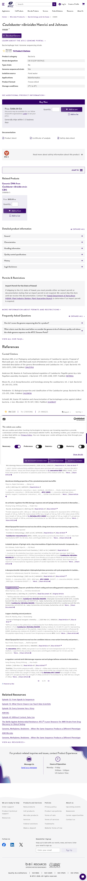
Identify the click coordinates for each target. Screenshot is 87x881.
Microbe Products (33, 11)
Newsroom (70, 811)
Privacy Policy (26, 435)
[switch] (39, 446)
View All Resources (13, 742)
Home (4, 17)
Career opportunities (74, 815)
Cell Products (19, 11)
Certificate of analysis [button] (41, 138)
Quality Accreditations (17, 873)
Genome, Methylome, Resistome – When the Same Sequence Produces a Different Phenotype (41, 729)
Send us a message (29, 767)
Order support (8, 807)
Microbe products (30, 815)
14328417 (52, 402)
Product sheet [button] (11, 138)
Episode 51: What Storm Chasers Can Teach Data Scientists (26, 704)
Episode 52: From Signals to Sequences (18, 699)
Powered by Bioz (8, 684)
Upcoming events (73, 807)
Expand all (79, 229)
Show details (78, 454)
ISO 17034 (75, 873)
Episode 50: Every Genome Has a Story (18, 708)
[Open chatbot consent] (83, 877)
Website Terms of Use (53, 828)
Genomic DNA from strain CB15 (14, 186)
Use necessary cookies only (36, 461)
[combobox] (34, 4)
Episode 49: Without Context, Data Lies (18, 717)
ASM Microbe (7, 733)
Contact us (70, 819)
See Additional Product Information (23, 95)
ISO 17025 (61, 873)
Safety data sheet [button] (67, 138)
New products (29, 807)
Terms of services (52, 819)
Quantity (47, 109)
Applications (6, 11)
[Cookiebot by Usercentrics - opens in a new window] (75, 419)
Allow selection (57, 461)
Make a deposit (29, 828)
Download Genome (13, 35)
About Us (80, 11)
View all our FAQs (12, 339)
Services (45, 11)
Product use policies (53, 811)
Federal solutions (30, 824)
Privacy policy (51, 807)
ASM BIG (5, 713)
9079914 (70, 376)
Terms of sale (50, 815)
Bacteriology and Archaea (38, 17)
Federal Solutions (57, 11)
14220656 (27, 393)
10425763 (29, 367)
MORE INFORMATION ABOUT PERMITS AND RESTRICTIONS (30, 309)
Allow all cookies (75, 461)
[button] (54, 4)
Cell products (28, 811)
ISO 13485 (48, 873)
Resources (70, 11)
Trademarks (49, 824)
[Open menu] (3, 4)
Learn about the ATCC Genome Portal (23, 41)
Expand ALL (77, 316)
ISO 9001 (35, 873)
